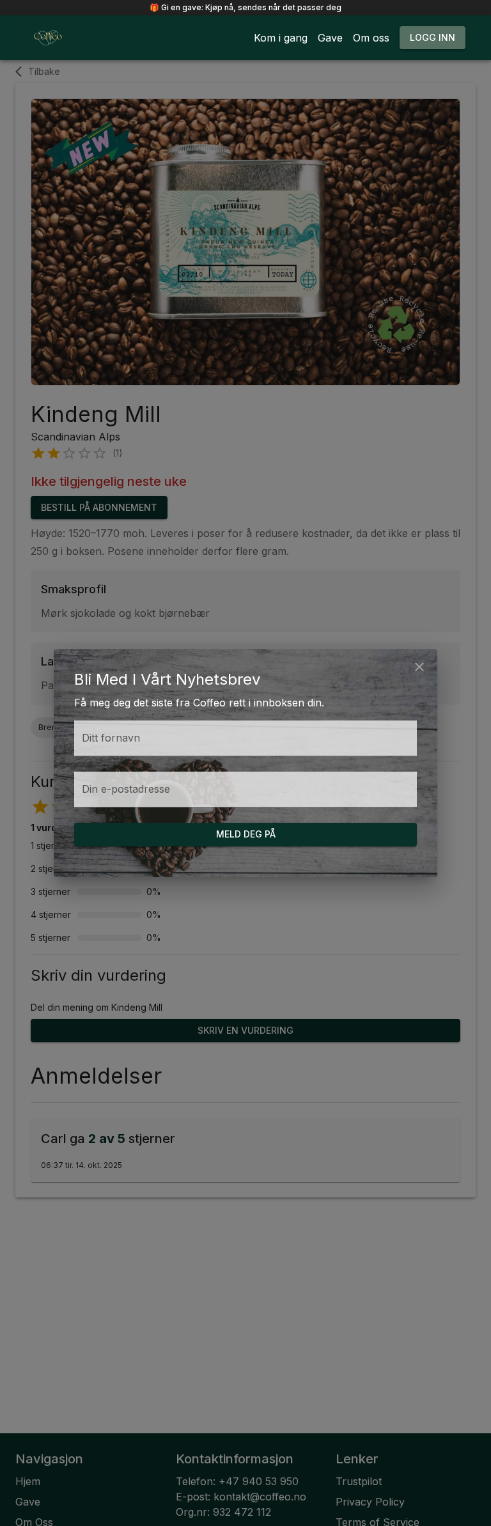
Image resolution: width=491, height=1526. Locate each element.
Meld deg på (246, 834)
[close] (419, 667)
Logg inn (432, 37)
